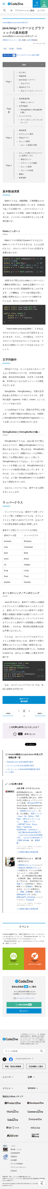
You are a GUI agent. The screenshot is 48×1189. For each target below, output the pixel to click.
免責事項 (14, 1156)
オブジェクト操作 (26, 134)
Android (19, 48)
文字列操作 (23, 106)
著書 (22, 891)
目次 (24, 64)
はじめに (22, 72)
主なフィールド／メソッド (31, 90)
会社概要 (14, 1160)
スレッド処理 (24, 141)
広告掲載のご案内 (36, 1066)
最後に (21, 174)
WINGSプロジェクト (28, 811)
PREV (8, 713)
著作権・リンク (16, 1149)
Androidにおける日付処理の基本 (20, 761)
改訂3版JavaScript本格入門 (29, 832)
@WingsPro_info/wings (26, 897)
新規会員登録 (25, 1004)
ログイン (25, 1011)
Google (11, 48)
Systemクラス (24, 87)
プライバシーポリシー (18, 1167)
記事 (27, 891)
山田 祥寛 (30, 40)
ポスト (32, 744)
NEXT (40, 713)
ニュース (7, 1076)
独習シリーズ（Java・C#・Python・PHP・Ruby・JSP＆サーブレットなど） (29, 817)
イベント (7, 1088)
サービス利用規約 (17, 1163)
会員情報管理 (15, 1153)
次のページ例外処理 (24, 699)
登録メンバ (21, 883)
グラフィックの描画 (29, 163)
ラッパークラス (25, 116)
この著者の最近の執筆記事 (27, 852)
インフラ (41, 10)
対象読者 (22, 76)
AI (11, 10)
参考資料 (22, 177)
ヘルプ (13, 1146)
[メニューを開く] (4, 4)
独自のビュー (26, 159)
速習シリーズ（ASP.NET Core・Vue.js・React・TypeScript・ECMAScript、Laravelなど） (28, 825)
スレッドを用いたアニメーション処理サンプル (30, 154)
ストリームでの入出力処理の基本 (20, 765)
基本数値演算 (24, 98)
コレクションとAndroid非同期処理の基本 (23, 769)
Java (5, 48)
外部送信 (14, 1171)
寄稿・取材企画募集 (13, 1066)
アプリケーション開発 (24, 10)
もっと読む (9, 772)
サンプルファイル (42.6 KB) (28, 55)
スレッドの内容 (27, 170)
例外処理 (22, 130)
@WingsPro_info (23, 894)
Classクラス (24, 137)
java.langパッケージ (27, 79)
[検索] (5, 10)
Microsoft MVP (33, 803)
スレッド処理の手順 (29, 145)
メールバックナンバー (25, 998)
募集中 (30, 886)
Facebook (30, 899)
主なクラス (25, 83)
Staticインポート (27, 102)
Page (9, 81)
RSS (37, 891)
